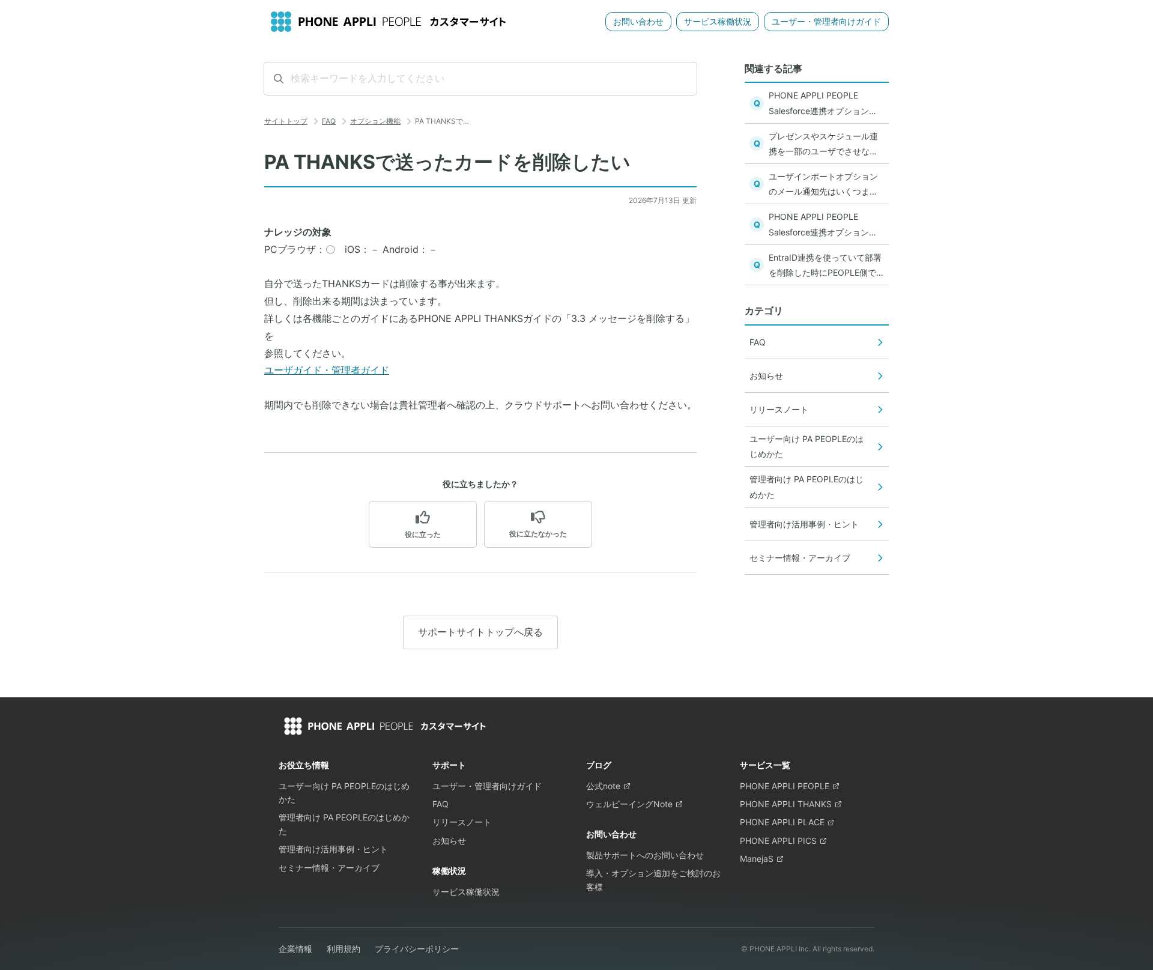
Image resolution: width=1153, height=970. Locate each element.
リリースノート (461, 822)
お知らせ (449, 840)
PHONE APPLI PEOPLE (784, 786)
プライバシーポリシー (417, 949)
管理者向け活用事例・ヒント (333, 849)
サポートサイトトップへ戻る (480, 632)
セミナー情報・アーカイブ (329, 867)
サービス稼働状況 (717, 21)
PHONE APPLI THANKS (786, 804)
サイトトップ (285, 121)
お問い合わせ (638, 21)
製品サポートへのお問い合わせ (645, 855)
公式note (603, 786)
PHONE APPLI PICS (778, 840)
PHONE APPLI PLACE (782, 822)
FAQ (329, 121)
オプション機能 (375, 121)
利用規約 (343, 949)
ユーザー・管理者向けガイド (826, 21)
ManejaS (756, 858)
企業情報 (295, 949)
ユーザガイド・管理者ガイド (326, 370)
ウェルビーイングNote (629, 804)
